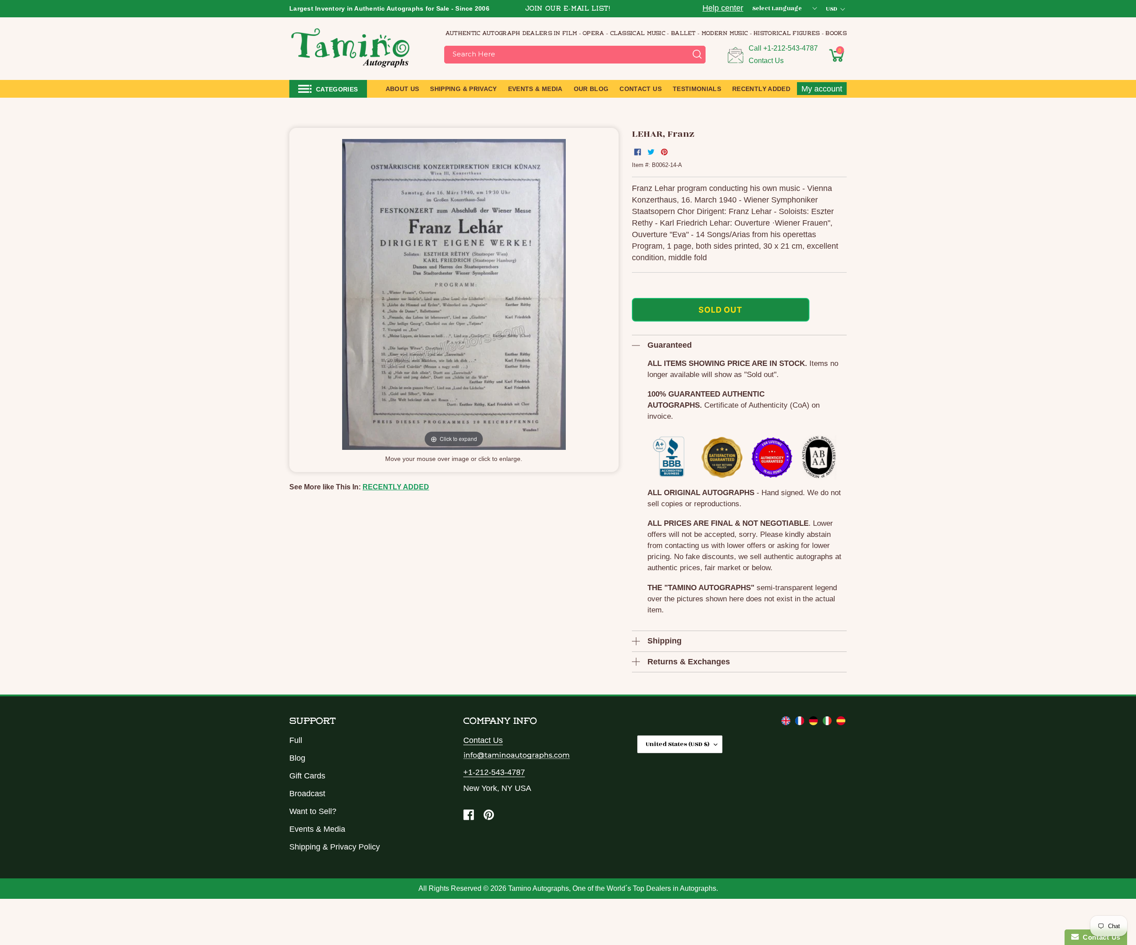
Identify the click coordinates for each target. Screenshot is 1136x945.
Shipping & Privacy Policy (334, 846)
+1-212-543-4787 (790, 48)
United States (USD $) (678, 744)
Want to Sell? (312, 811)
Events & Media (317, 829)
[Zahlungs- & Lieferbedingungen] (814, 722)
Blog (297, 758)
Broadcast (307, 793)
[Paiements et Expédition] (801, 722)
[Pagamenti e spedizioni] (828, 722)
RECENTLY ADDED (396, 487)
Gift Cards (307, 775)
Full (295, 740)
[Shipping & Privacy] (787, 722)
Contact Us (766, 60)
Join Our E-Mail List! (568, 9)
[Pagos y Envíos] (841, 722)
